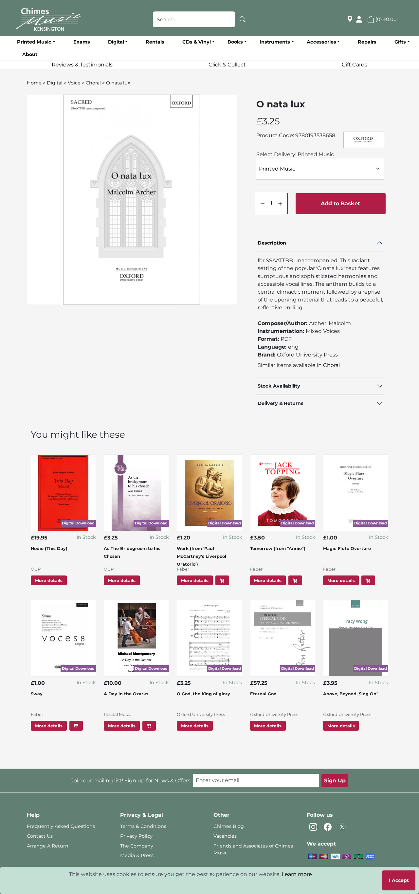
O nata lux (118, 83)
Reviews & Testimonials (82, 65)
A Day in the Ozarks (126, 693)
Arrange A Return (47, 846)
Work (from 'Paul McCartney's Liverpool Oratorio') (201, 556)
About (29, 54)
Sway (37, 693)
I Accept (399, 880)
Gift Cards (354, 65)
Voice (74, 83)
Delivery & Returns (280, 403)
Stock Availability (279, 386)
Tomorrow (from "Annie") (277, 548)
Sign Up (335, 780)
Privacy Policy (136, 836)
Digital (55, 83)
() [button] (385, 19)
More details (49, 580)
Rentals (155, 42)
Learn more (297, 874)
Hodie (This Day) (49, 548)
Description (272, 243)
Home (34, 83)
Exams (81, 42)
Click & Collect (227, 65)
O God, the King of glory (203, 693)
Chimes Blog (228, 826)
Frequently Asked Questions (61, 826)
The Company (136, 846)
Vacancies (225, 836)
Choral (93, 83)
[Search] (242, 19)
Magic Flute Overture (347, 548)
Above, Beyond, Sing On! (350, 693)
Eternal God (263, 693)
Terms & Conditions (143, 826)
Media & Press (137, 855)
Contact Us (40, 836)
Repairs (367, 42)
